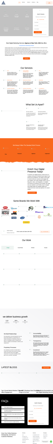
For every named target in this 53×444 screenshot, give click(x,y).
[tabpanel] (26, 275)
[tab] (7, 248)
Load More (26, 222)
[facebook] (1, 440)
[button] (13, 409)
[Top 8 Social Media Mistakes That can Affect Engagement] (13, 382)
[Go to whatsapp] (51, 442)
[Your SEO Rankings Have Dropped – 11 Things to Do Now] (31, 382)
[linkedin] (7, 440)
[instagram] (4, 440)
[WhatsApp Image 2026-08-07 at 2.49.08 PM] (3, 1)
